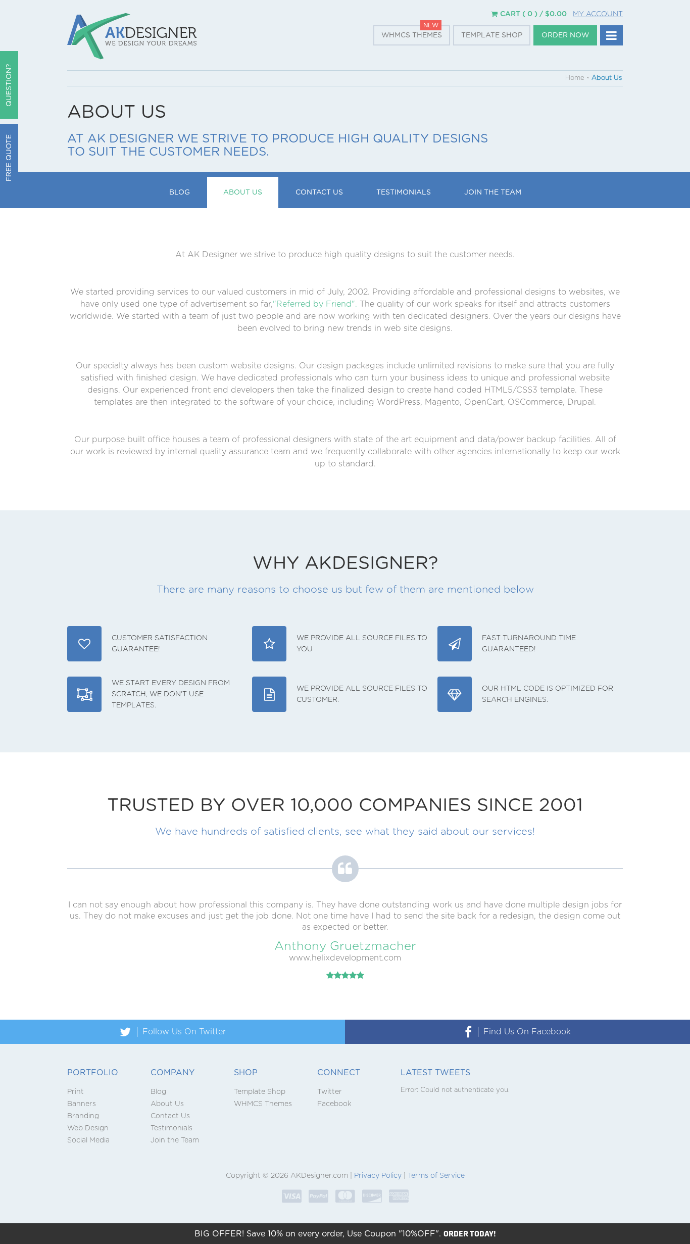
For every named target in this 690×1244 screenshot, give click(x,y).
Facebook (334, 1104)
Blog (179, 192)
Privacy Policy (378, 1175)
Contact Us (319, 192)
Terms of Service (436, 1175)
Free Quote (9, 157)
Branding (83, 1116)
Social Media (88, 1140)
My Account (598, 14)
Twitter (329, 1091)
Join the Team (492, 192)
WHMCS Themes (411, 35)
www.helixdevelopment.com (345, 958)
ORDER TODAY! (469, 1233)
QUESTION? (9, 85)
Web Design (88, 1128)
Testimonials (403, 192)
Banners (81, 1104)
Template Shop (491, 35)
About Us (242, 192)
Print (75, 1091)
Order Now (565, 35)
